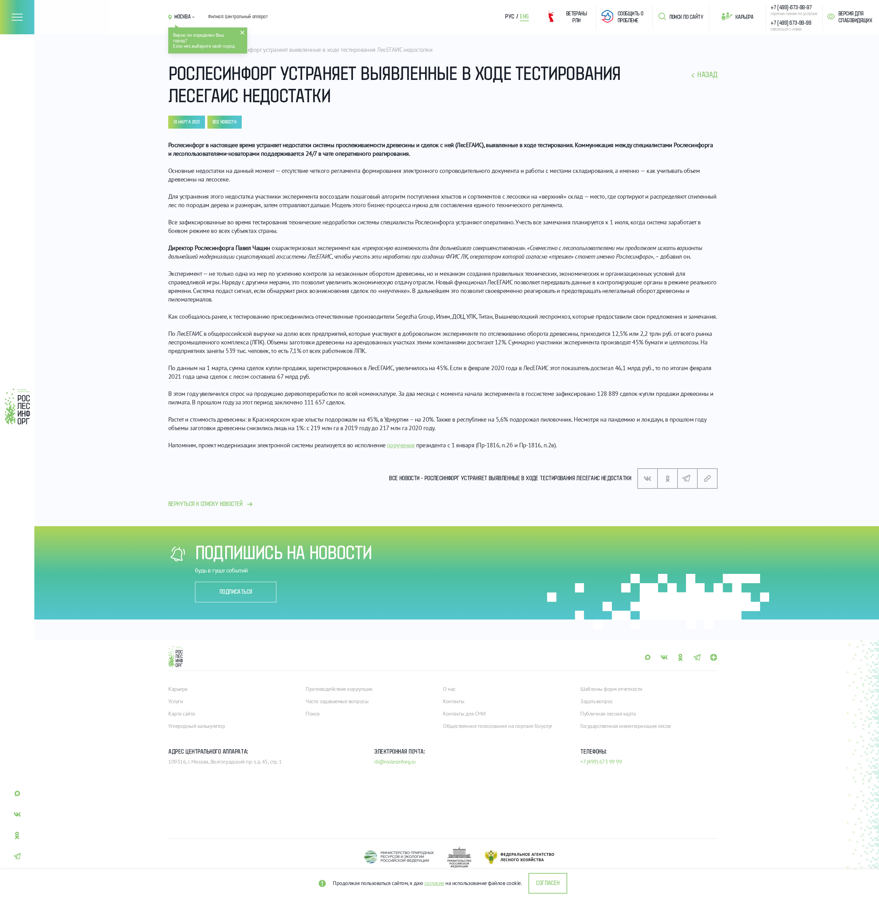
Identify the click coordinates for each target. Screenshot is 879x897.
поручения (400, 445)
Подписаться (235, 592)
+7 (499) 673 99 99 (601, 761)
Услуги (175, 701)
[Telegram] (687, 478)
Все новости (225, 122)
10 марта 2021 (186, 122)
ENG (524, 16)
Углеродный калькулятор (196, 725)
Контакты (453, 701)
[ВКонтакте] (647, 478)
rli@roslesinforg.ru (395, 761)
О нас (449, 688)
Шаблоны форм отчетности (611, 688)
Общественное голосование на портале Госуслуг (497, 725)
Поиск (313, 713)
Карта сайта (181, 713)
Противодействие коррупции (339, 688)
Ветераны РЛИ (576, 17)
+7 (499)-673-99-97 (791, 7)
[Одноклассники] (667, 478)
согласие (434, 883)
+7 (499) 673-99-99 (790, 23)
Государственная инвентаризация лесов (625, 725)
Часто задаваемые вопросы (337, 701)
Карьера (744, 17)
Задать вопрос (596, 701)
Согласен (547, 883)
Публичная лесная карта (608, 713)
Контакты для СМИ (464, 713)
